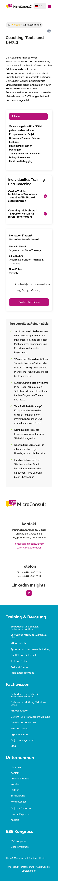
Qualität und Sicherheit (23, 655)
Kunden (15, 784)
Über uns (16, 767)
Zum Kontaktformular (29, 547)
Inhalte (15, 116)
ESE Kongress (18, 841)
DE (40, 6)
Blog (13, 745)
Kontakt (15, 772)
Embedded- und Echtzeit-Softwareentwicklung (25, 628)
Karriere (15, 819)
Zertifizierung (18, 795)
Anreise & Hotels (20, 778)
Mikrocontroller (19, 643)
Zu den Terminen (29, 302)
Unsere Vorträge (20, 846)
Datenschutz (27, 867)
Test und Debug (19, 661)
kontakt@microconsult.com (29, 543)
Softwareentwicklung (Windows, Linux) (29, 636)
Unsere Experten (20, 814)
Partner (15, 790)
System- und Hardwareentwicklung (30, 649)
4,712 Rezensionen (24, 24)
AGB (38, 867)
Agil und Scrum (19, 667)
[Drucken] (49, 30)
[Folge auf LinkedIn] (29, 593)
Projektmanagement (22, 672)
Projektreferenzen (21, 808)
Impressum (13, 867)
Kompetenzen (19, 801)
